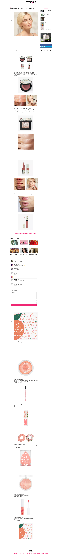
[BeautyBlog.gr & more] (31, 2)
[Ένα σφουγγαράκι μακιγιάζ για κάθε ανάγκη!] (24, 242)
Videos (34, 553)
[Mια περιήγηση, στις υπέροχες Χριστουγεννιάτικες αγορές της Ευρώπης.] (14, 250)
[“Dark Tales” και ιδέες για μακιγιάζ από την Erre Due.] (24, 250)
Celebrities (27, 6)
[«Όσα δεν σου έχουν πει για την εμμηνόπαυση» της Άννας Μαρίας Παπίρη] (42, 24)
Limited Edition (26, 233)
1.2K (46, 46)
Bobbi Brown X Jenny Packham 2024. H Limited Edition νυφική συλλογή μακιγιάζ (22, 9)
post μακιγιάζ (24, 341)
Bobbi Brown (16, 233)
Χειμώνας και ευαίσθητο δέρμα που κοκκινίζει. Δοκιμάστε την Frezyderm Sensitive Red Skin (47, 29)
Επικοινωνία (46, 553)
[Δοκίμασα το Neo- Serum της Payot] (14, 242)
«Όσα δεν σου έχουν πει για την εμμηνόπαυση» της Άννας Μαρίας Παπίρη (47, 24)
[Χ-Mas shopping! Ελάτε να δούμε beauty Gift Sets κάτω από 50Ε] (33, 250)
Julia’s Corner (41, 6)
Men (39, 553)
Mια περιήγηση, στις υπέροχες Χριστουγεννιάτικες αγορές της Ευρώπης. (13, 255)
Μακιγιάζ (32, 233)
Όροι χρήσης (15, 553)
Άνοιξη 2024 (30, 233)
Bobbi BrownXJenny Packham (20, 233)
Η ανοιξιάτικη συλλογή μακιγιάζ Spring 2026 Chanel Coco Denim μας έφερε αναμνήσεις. (47, 11)
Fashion (20, 6)
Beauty (17, 6)
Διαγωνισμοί (42, 553)
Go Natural (31, 6)
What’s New (36, 6)
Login (44, 6)
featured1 (24, 233)
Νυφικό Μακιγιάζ (34, 233)
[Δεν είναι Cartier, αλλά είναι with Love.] (33, 242)
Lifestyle (23, 6)
